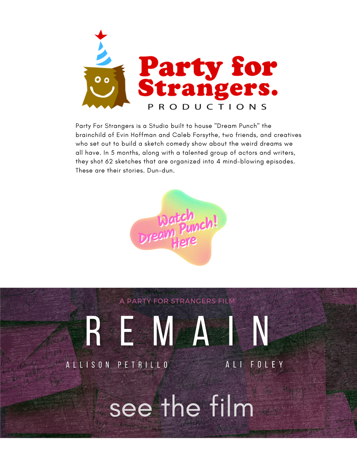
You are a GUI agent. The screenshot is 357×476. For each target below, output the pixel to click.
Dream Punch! (178, 231)
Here (183, 243)
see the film (181, 406)
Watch (175, 219)
